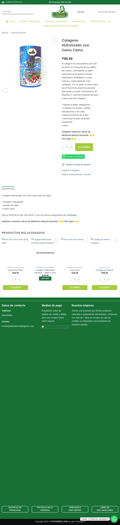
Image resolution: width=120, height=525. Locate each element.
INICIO (12, 21)
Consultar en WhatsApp (75, 156)
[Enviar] (31, 12)
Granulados (79, 21)
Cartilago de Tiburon (104, 270)
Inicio (5, 32)
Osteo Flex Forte (15, 270)
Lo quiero (84, 147)
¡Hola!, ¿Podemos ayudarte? (94, 519)
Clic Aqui (66, 138)
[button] (82, 11)
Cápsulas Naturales (56, 21)
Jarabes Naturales (29, 21)
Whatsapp (72, 215)
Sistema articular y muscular (80, 174)
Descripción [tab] (8, 189)
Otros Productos (100, 21)
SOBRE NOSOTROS (13, 2)
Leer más (45, 278)
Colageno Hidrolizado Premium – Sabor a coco (45, 271)
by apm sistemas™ (76, 521)
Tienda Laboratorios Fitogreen (61, 26)
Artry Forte (75, 270)
